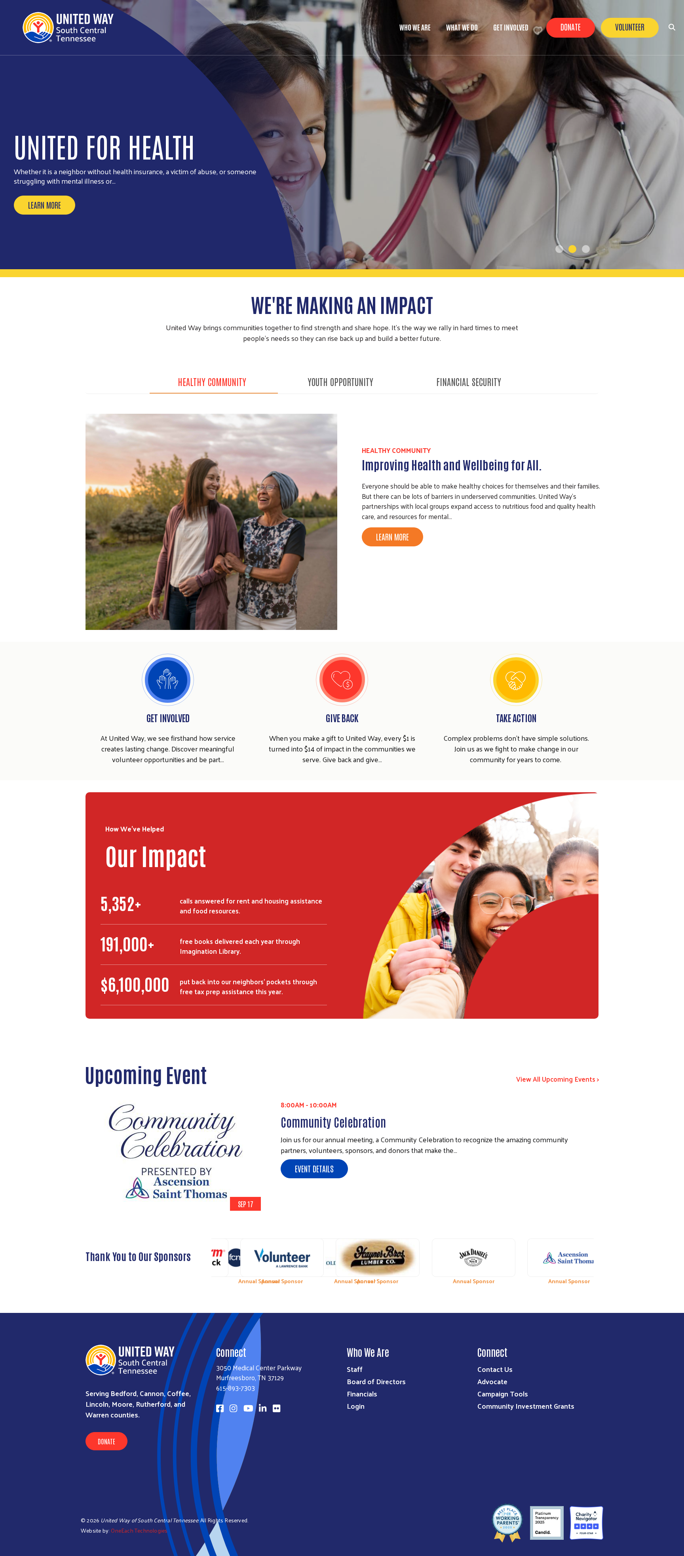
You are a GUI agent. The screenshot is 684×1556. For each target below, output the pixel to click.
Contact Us (495, 1369)
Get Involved (510, 27)
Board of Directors (376, 1381)
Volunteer (629, 26)
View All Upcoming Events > (557, 1079)
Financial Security (468, 381)
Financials (362, 1393)
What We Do (462, 27)
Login (356, 1406)
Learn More (44, 205)
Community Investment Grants (525, 1406)
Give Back (342, 717)
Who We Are (415, 27)
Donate (570, 26)
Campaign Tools (502, 1393)
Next (593, 1258)
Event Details (314, 1168)
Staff (355, 1369)
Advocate (492, 1381)
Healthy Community (212, 381)
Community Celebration (333, 1121)
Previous (212, 1258)
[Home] (71, 27)
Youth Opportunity (340, 381)
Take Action (516, 717)
